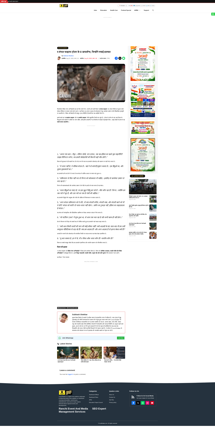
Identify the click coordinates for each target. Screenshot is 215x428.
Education (103, 10)
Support (146, 10)
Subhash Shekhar (68, 55)
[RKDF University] (143, 63)
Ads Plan (111, 400)
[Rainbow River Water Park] (143, 154)
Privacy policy (112, 402)
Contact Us (112, 397)
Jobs (95, 10)
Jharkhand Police (93, 397)
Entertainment (62, 47)
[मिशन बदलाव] (143, 127)
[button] (153, 10)
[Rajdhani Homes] (143, 101)
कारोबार (136, 10)
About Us (111, 394)
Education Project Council (96, 402)
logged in (70, 374)
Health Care (114, 10)
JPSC (90, 400)
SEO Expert (99, 408)
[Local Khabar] (64, 5)
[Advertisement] (107, 30)
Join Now (120, 338)
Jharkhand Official (94, 394)
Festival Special (126, 10)
